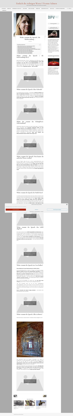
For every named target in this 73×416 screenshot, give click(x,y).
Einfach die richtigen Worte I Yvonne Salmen (36, 3)
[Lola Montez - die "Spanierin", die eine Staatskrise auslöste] (44, 396)
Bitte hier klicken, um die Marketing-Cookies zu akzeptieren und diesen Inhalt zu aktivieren (30, 78)
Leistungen (25, 8)
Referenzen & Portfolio (16, 8)
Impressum (42, 211)
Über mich (9, 8)
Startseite (4, 8)
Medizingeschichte (44, 8)
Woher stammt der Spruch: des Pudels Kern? (25, 50)
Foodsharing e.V (56, 67)
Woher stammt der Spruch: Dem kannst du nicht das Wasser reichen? (29, 49)
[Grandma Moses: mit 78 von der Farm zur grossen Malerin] (15, 396)
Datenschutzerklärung (37, 211)
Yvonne (31, 41)
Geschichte (52, 8)
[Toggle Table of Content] (39, 45)
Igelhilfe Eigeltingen (52, 39)
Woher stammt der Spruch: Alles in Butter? (25, 53)
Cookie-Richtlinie (32, 211)
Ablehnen (36, 209)
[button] (66, 204)
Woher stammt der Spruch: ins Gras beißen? (25, 52)
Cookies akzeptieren (15, 209)
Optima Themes (21, 414)
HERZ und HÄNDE (31, 8)
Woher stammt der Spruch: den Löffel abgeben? (26, 51)
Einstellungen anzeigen (57, 209)
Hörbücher (38, 8)
